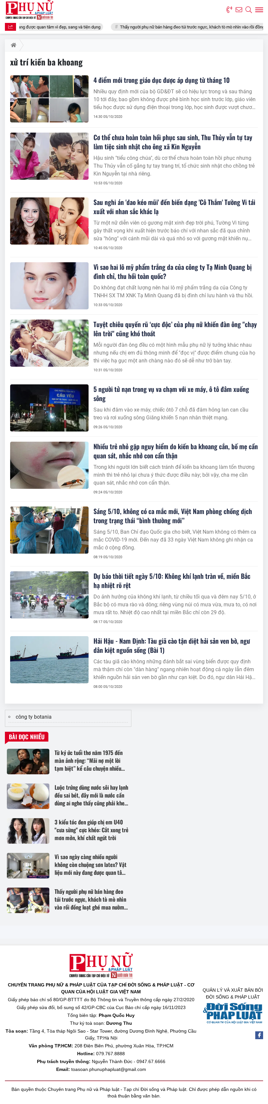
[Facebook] (259, 1035)
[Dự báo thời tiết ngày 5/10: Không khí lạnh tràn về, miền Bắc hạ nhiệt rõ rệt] (49, 594)
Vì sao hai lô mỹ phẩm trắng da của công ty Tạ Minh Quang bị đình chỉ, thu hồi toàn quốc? (172, 271)
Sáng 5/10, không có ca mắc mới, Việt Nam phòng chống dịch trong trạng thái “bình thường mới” (172, 515)
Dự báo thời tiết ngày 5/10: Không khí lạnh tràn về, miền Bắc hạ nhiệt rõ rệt (171, 580)
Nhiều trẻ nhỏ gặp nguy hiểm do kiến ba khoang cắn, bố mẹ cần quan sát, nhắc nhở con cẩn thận (175, 450)
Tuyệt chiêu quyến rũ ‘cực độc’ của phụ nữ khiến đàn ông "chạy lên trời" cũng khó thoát (175, 328)
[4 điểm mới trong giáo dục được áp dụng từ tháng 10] (49, 98)
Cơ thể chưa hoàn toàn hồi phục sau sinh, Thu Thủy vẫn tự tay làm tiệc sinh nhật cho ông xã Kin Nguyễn (172, 141)
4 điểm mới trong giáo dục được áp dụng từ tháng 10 (161, 80)
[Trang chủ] (12, 45)
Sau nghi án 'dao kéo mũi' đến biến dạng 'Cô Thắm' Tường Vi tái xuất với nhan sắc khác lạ (174, 206)
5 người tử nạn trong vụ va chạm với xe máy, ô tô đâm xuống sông (171, 393)
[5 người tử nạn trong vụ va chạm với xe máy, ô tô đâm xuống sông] (49, 408)
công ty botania (34, 717)
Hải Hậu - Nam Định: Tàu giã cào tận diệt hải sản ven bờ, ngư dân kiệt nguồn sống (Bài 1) (171, 645)
